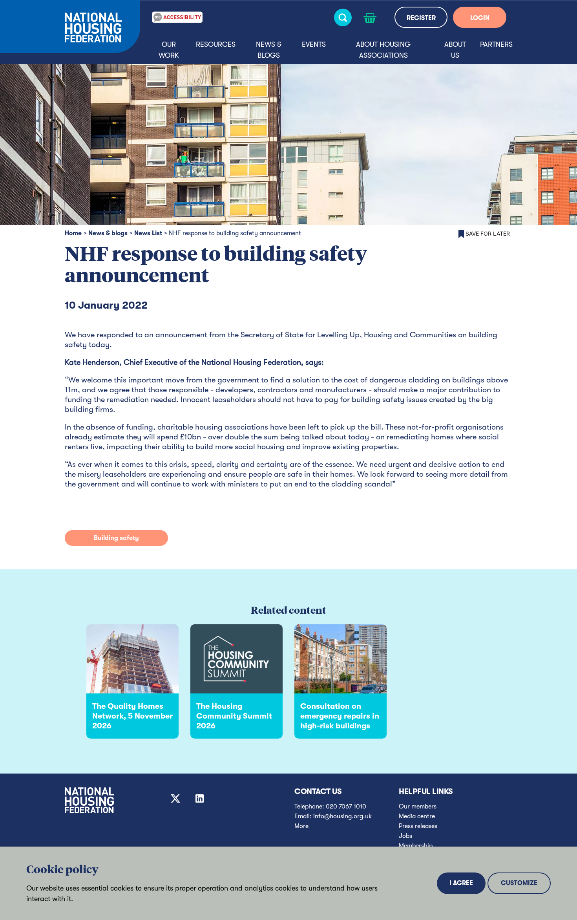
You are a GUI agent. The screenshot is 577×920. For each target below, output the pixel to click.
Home (73, 233)
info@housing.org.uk (342, 816)
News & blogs (268, 49)
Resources (216, 44)
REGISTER (421, 18)
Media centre (417, 816)
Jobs (405, 836)
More (301, 826)
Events (314, 44)
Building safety (116, 537)
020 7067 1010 (346, 806)
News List (148, 233)
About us (455, 49)
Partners (496, 44)
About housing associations (383, 49)
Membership (416, 845)
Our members (417, 806)
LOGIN (479, 18)
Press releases (418, 826)
